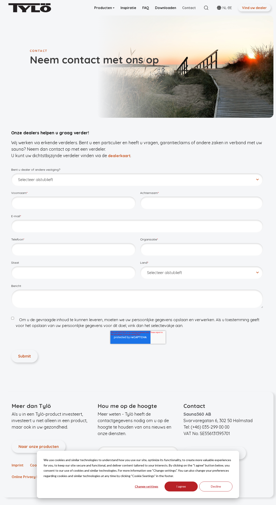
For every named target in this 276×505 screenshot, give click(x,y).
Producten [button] (103, 8)
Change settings (146, 486)
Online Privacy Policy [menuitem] (29, 477)
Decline (216, 486)
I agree (181, 486)
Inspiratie (128, 8)
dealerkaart (119, 155)
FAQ (145, 8)
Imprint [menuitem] (18, 465)
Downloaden (165, 8)
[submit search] (206, 8)
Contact (189, 8)
